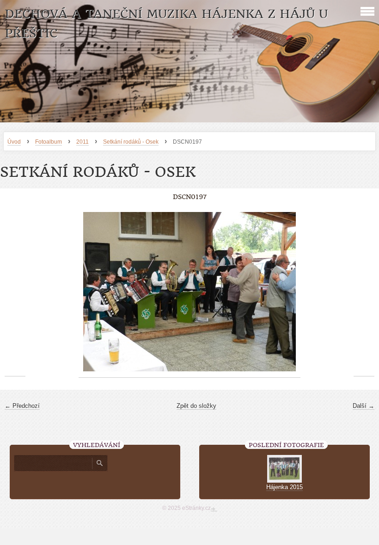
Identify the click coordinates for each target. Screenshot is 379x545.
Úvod (14, 142)
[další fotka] (364, 291)
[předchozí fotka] (15, 291)
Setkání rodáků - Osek (131, 142)
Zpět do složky (196, 405)
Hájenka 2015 (284, 487)
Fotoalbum (48, 142)
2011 (82, 142)
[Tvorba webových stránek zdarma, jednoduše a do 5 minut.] (214, 509)
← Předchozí (22, 405)
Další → (363, 405)
